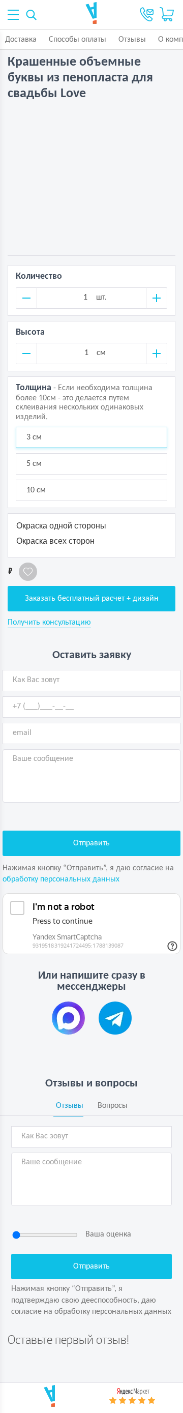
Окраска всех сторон (55, 541)
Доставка (21, 40)
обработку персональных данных (61, 879)
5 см (34, 464)
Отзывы (132, 40)
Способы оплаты (77, 40)
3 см (34, 437)
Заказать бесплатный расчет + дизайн (92, 599)
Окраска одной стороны (61, 525)
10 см (36, 490)
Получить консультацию (49, 623)
